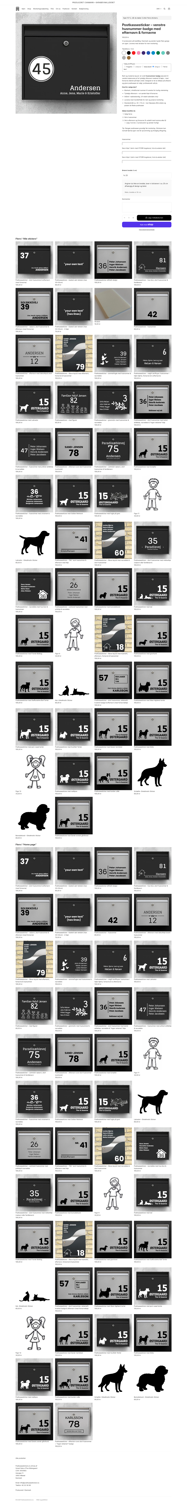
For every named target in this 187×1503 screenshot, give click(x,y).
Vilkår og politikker (42, 1500)
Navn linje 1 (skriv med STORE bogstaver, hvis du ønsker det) (143, 148)
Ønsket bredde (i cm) (129, 170)
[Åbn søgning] (164, 8)
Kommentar (126, 199)
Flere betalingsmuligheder (147, 229)
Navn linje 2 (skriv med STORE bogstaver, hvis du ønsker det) (144, 157)
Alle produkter (21, 1458)
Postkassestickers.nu (27, 1500)
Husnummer (126, 139)
